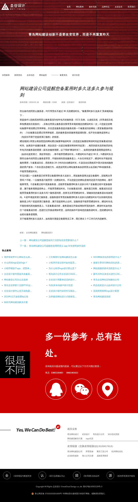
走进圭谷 (118, 7)
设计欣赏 (76, 75)
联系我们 (131, 7)
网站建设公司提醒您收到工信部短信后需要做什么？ (53, 240)
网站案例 (80, 7)
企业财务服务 (73, 456)
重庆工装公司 (102, 451)
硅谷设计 (86, 434)
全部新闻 (6, 75)
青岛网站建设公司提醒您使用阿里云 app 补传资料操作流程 (57, 246)
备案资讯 (63, 75)
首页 (69, 7)
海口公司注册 (87, 456)
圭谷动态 (30, 75)
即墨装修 (89, 451)
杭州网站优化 (117, 451)
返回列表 (82, 102)
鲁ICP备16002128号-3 (92, 486)
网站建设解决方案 (74, 438)
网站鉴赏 (43, 75)
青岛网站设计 (73, 434)
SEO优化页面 (113, 434)
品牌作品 (105, 7)
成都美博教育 (102, 456)
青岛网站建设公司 (74, 451)
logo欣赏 (89, 438)
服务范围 (92, 7)
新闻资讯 (18, 75)
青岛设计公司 (98, 434)
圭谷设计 (71, 102)
